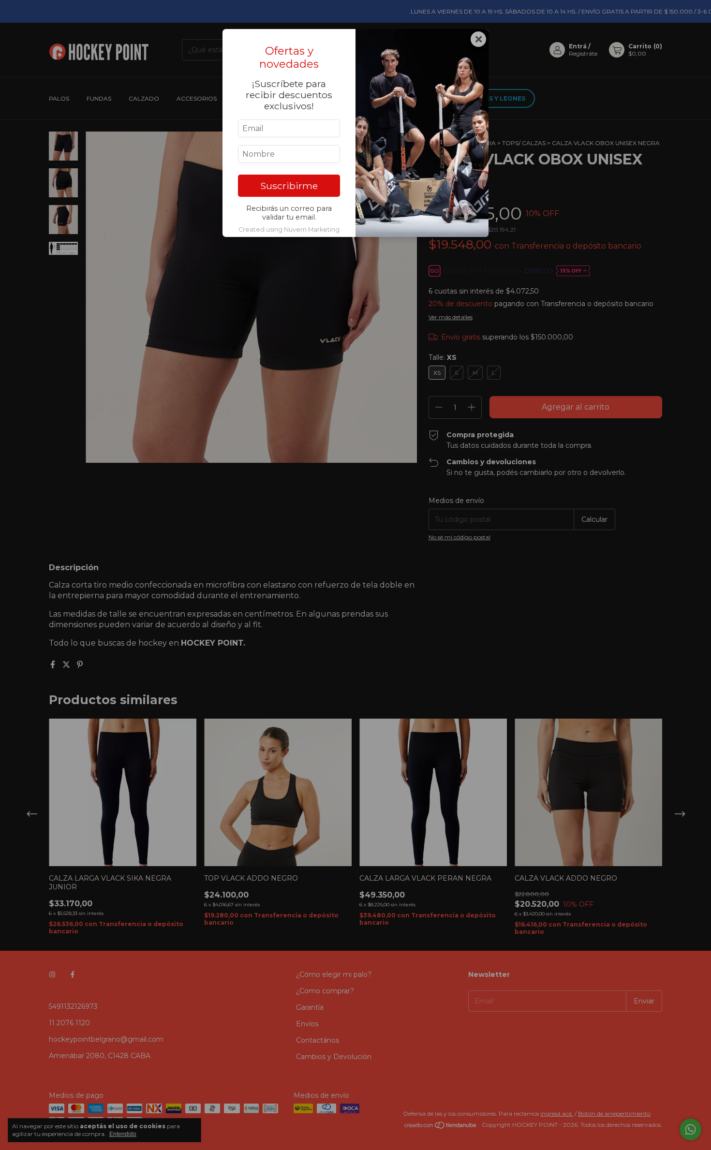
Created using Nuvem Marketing (289, 229)
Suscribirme (289, 186)
